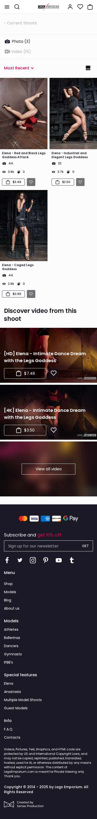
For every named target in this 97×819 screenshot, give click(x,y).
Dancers (11, 645)
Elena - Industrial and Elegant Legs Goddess (69, 155)
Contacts (12, 737)
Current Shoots (22, 23)
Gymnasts (13, 654)
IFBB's (8, 662)
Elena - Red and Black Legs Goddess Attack (24, 155)
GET (85, 545)
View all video (49, 469)
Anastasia (12, 691)
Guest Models (16, 708)
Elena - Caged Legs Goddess (18, 267)
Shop (8, 583)
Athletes (11, 629)
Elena (8, 683)
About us (11, 608)
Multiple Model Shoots (23, 699)
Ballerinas (12, 637)
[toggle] (7, 7)
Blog (7, 600)
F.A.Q (8, 729)
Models (10, 591)
